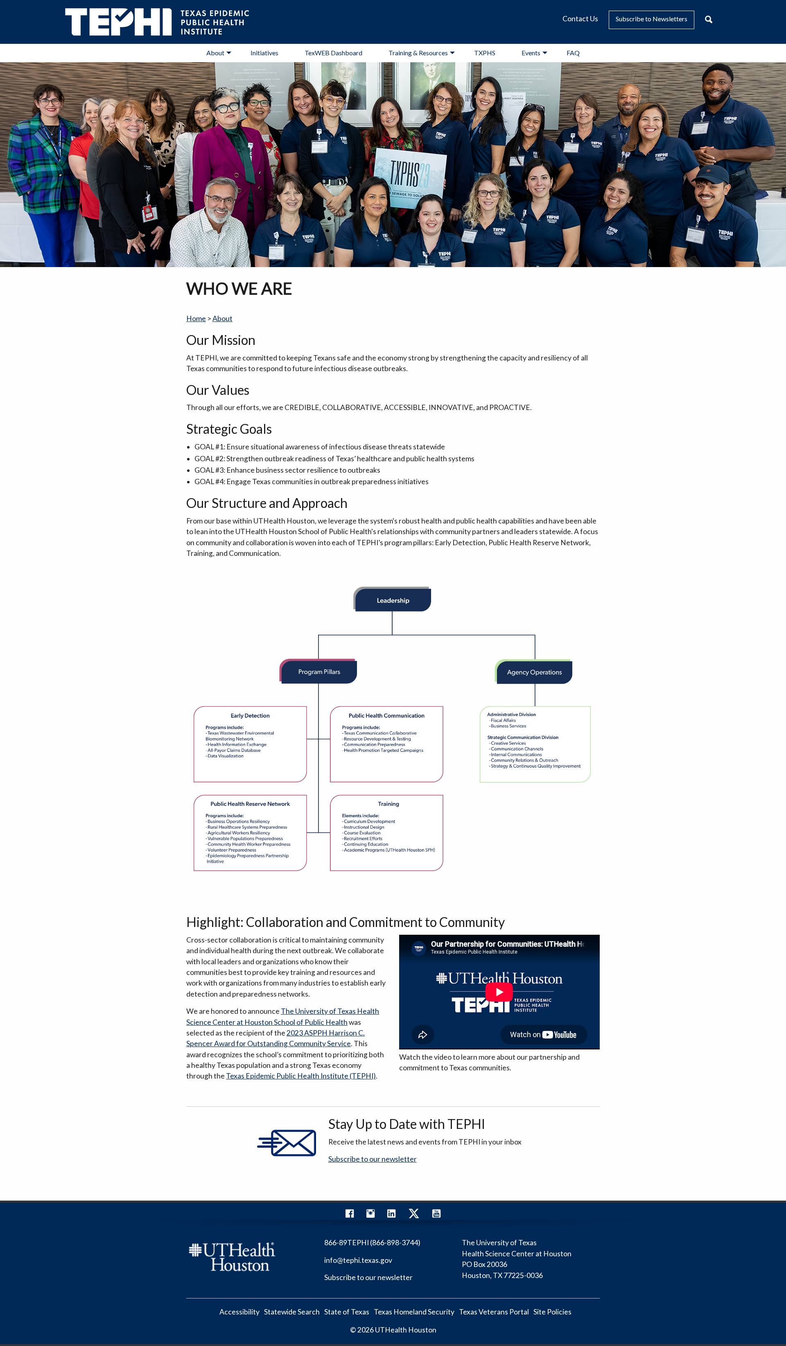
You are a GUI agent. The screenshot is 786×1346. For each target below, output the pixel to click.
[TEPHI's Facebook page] (349, 1215)
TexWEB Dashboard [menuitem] (333, 53)
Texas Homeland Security (414, 1312)
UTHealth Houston (405, 1330)
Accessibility (239, 1312)
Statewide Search (292, 1312)
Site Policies (552, 1312)
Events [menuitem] (531, 53)
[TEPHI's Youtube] (436, 1215)
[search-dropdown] (708, 20)
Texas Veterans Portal (494, 1312)
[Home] (157, 21)
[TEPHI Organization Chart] (393, 738)
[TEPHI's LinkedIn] (391, 1215)
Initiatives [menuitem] (264, 53)
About (222, 318)
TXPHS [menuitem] (484, 53)
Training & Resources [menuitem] (418, 53)
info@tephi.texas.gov (358, 1260)
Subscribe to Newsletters (651, 19)
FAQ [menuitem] (573, 53)
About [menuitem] (215, 53)
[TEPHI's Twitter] (413, 1215)
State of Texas (346, 1312)
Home (196, 318)
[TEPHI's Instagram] (370, 1215)
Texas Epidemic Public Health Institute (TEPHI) (301, 1076)
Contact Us (580, 18)
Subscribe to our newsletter (372, 1159)
